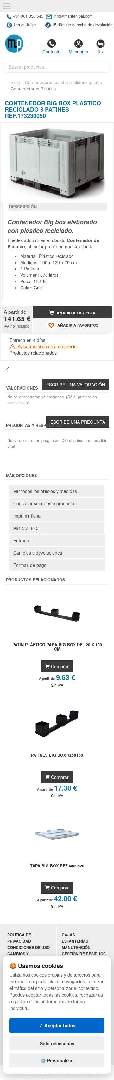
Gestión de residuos (84, 953)
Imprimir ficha (27, 516)
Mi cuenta (78, 51)
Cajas (68, 934)
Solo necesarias (57, 1043)
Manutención (76, 947)
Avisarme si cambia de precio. (47, 346)
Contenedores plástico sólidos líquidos (63, 82)
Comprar (59, 666)
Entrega (21, 540)
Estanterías (75, 941)
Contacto (51, 51)
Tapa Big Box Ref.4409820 (57, 866)
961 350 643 (26, 528)
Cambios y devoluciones (37, 552)
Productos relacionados (33, 352)
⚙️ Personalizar (57, 1060)
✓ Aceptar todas (57, 1025)
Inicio (15, 82)
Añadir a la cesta (75, 313)
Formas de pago (30, 565)
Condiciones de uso (28, 947)
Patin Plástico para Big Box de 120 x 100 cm (57, 647)
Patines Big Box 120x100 (57, 755)
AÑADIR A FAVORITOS (77, 325)
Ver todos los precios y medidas (45, 491)
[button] (101, 130)
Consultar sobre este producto (43, 503)
